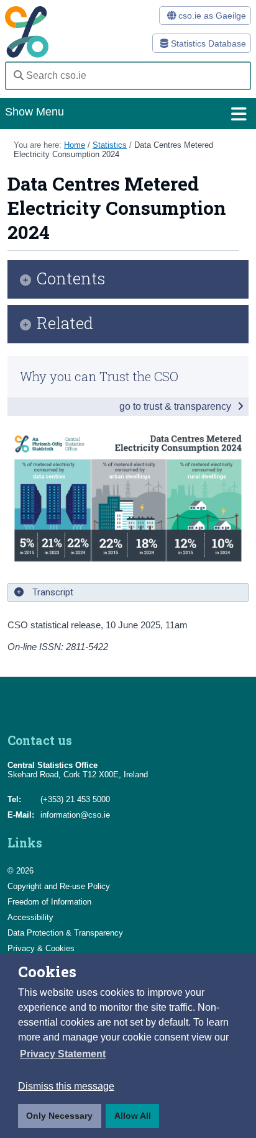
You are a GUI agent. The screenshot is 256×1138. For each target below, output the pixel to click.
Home (74, 145)
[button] (62, 1054)
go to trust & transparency (176, 406)
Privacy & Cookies (41, 948)
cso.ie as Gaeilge (211, 15)
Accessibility (30, 917)
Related (65, 323)
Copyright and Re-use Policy (58, 886)
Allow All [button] (132, 1116)
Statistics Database (207, 43)
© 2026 (20, 870)
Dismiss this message (66, 1086)
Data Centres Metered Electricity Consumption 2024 (113, 149)
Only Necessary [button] (59, 1116)
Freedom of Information (49, 901)
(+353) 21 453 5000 (75, 799)
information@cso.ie (75, 815)
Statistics (110, 145)
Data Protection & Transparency (65, 932)
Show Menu (34, 112)
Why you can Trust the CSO (99, 376)
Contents (71, 279)
